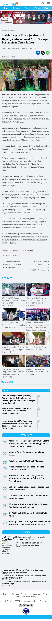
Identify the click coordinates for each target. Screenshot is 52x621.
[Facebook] (20, 605)
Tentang (15, 594)
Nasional (16, 8)
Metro (46, 8)
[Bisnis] (48, 390)
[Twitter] (24, 605)
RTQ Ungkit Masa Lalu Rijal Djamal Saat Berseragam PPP (12, 264)
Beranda (6, 594)
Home (6, 8)
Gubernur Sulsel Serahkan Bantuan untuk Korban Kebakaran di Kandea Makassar (23, 571)
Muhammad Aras (10, 255)
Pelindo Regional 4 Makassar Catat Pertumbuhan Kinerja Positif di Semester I (39, 265)
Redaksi (11, 57)
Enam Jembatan (26, 251)
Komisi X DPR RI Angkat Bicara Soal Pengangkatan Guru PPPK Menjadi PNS (24, 577)
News (27, 8)
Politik (37, 8)
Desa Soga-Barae (10, 251)
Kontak (17, 597)
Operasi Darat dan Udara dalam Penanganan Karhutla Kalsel (29, 544)
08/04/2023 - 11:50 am (17, 48)
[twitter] (43, 52)
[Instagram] (31, 605)
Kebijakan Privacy (29, 597)
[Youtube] (28, 605)
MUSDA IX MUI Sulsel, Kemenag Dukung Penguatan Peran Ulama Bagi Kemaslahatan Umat (24, 538)
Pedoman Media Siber (38, 594)
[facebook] (38, 52)
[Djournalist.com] (10, 5)
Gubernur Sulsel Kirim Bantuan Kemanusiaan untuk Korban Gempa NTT (24, 583)
